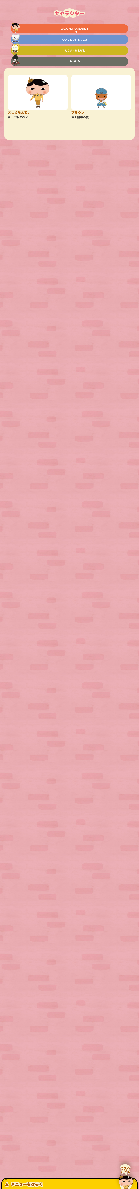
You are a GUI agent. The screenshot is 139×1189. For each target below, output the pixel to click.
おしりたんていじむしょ (75, 28)
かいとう (75, 61)
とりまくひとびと (75, 50)
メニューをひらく (27, 1184)
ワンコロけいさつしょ (75, 39)
